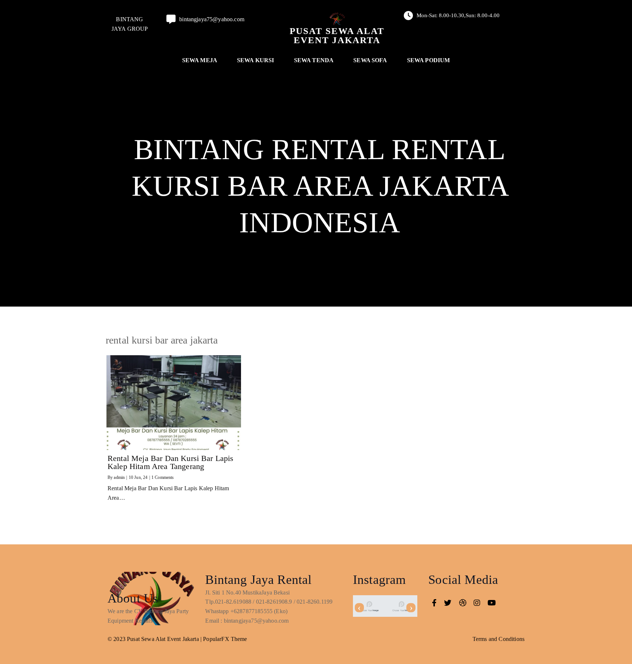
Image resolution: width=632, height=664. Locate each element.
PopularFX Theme (225, 639)
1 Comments (162, 477)
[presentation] (359, 607)
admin (119, 477)
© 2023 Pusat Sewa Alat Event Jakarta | (155, 639)
